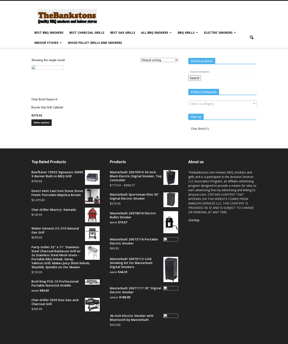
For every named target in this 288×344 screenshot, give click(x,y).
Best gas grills (122, 33)
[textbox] (222, 104)
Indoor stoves (46, 43)
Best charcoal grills (86, 33)
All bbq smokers (154, 33)
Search (194, 78)
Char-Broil (198, 129)
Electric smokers (218, 33)
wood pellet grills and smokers (95, 43)
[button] (251, 38)
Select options (42, 122)
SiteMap (193, 220)
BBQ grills (186, 33)
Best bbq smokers (48, 33)
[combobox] (222, 104)
